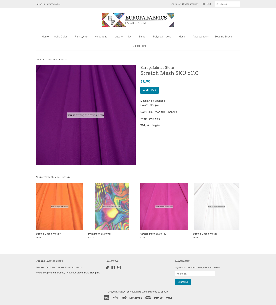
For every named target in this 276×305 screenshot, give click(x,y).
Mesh (182, 36)
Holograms (101, 36)
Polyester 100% (162, 36)
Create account (190, 3)
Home (45, 36)
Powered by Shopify (158, 291)
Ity (129, 36)
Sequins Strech (223, 36)
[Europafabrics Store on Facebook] (113, 267)
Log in (174, 3)
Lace (118, 36)
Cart (209, 3)
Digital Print (139, 46)
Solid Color (61, 36)
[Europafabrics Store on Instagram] (119, 267)
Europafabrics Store (137, 291)
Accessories (200, 36)
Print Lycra (81, 36)
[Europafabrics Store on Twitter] (107, 267)
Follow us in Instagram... (48, 3)
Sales (142, 36)
